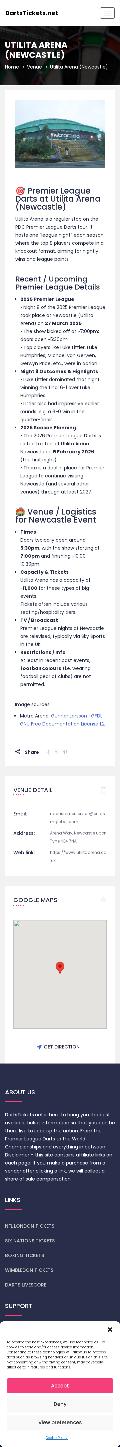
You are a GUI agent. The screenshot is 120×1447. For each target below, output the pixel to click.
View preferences (60, 1422)
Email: (20, 813)
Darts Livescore (25, 1285)
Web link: (24, 852)
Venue (34, 67)
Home (12, 67)
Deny (60, 1404)
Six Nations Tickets (30, 1240)
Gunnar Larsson (69, 715)
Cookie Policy (57, 1437)
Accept (60, 1385)
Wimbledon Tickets (29, 1270)
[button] (110, 1329)
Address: (24, 833)
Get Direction (62, 1046)
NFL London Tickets (29, 1226)
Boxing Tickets (24, 1255)
